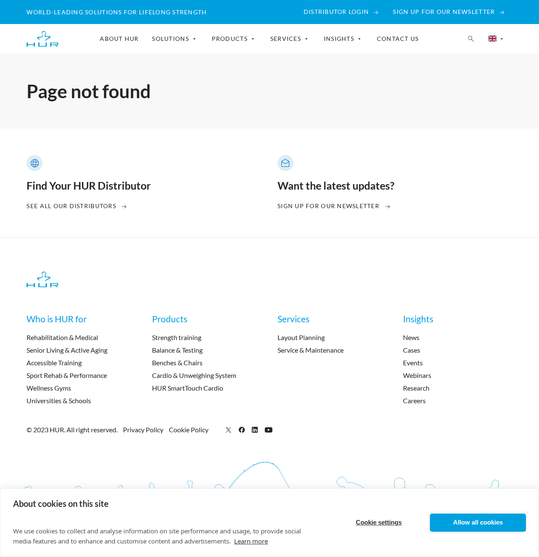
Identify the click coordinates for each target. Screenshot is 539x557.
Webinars (417, 375)
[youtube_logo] (268, 430)
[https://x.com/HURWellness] (228, 430)
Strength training (176, 337)
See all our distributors (71, 205)
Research (416, 388)
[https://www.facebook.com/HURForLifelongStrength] (242, 430)
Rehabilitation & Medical (62, 337)
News (411, 337)
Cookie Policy (188, 430)
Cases (411, 350)
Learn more (251, 541)
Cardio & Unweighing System (194, 375)
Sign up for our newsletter (328, 205)
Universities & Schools (59, 400)
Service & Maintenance (311, 350)
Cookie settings (379, 522)
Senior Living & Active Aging (67, 350)
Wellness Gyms (49, 388)
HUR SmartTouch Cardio (187, 388)
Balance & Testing (177, 350)
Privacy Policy (143, 430)
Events (413, 363)
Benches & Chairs (177, 363)
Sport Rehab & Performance (67, 375)
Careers (414, 400)
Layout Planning (301, 337)
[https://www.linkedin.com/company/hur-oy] (255, 430)
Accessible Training (54, 363)
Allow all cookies (478, 522)
